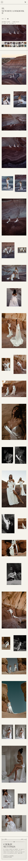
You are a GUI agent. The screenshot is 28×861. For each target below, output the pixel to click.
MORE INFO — (20, 853)
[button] (25, 2)
